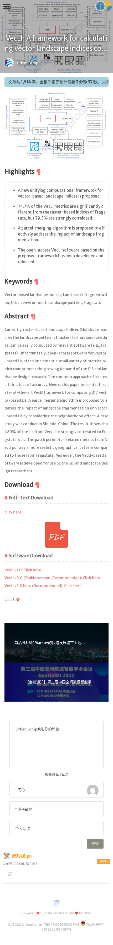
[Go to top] (104, 936)
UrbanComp (27, 63)
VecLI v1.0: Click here (22, 570)
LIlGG (87, 913)
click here (12, 512)
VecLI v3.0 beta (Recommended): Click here (42, 585)
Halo (48, 913)
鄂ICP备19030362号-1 (61, 924)
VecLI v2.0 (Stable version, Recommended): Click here (52, 578)
